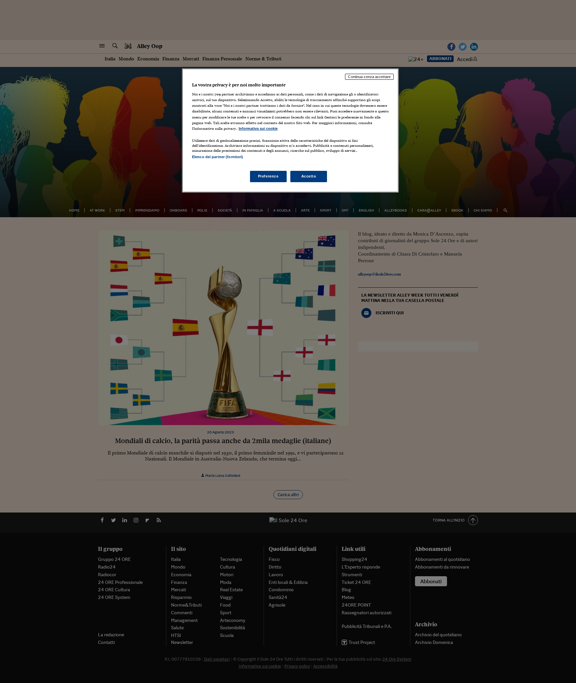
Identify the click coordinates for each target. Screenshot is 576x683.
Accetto (308, 176)
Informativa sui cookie (258, 128)
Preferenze (268, 176)
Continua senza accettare (369, 77)
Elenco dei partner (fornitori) (217, 157)
